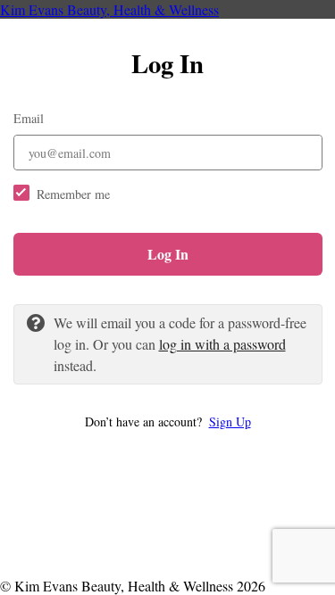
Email (28, 118)
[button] (167, 421)
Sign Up (230, 421)
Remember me (73, 194)
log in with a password (222, 344)
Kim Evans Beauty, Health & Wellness (109, 9)
